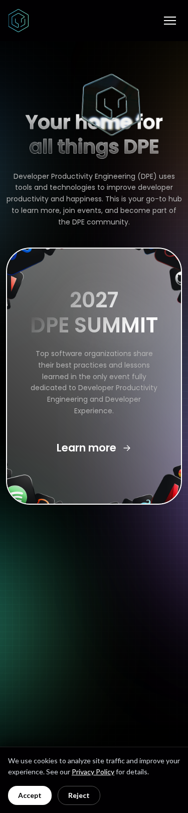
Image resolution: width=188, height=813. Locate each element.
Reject (79, 795)
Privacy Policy (93, 771)
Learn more (86, 447)
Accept (30, 795)
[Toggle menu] (170, 21)
